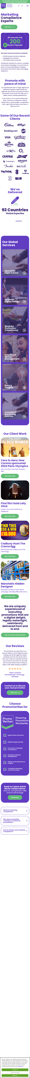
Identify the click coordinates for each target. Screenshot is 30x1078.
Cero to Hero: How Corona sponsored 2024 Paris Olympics (14, 463)
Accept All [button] (15, 1070)
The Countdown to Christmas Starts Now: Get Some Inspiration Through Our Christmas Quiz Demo (15, 1)
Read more (15, 797)
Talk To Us (8, 27)
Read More (20, 1066)
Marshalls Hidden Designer (12, 585)
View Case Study (10, 476)
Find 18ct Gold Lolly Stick (13, 505)
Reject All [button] (15, 1075)
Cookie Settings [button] (15, 1072)
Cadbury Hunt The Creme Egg (13, 545)
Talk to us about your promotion (15, 635)
